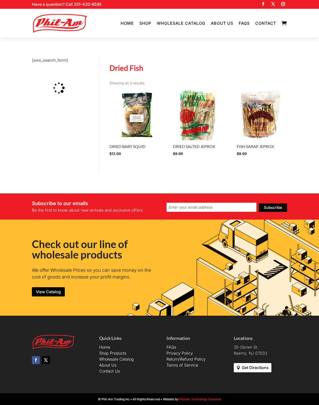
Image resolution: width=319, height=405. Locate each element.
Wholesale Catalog (181, 23)
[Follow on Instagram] (283, 4)
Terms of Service (182, 365)
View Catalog (48, 291)
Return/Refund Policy (186, 359)
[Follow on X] (273, 4)
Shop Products (112, 353)
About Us (222, 23)
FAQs (244, 23)
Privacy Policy (179, 353)
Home (127, 23)
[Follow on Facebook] (263, 4)
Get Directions (255, 367)
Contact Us (109, 371)
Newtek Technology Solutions (200, 399)
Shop (145, 23)
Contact (265, 23)
